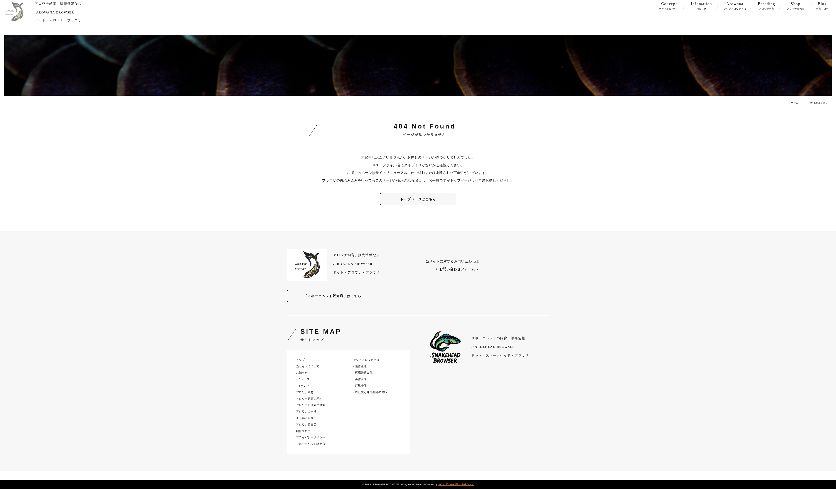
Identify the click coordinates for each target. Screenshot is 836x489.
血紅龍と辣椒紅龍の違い (371, 392)
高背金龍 (361, 379)
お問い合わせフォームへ (459, 269)
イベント (304, 385)
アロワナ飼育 (305, 392)
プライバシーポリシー (310, 437)
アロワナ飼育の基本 (309, 398)
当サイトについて (307, 366)
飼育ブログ (303, 431)
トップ (300, 359)
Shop (795, 6)
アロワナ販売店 (306, 424)
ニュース (304, 379)
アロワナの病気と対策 (310, 405)
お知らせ (302, 372)
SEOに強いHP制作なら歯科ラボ (456, 484)
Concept (669, 6)
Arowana (735, 6)
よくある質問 (305, 418)
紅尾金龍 (361, 385)
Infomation (701, 6)
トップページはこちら (418, 199)
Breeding (766, 6)
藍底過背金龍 (363, 372)
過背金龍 (361, 366)
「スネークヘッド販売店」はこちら (332, 296)
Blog (822, 6)
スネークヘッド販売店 (310, 444)
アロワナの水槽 (306, 411)
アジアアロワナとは (366, 359)
